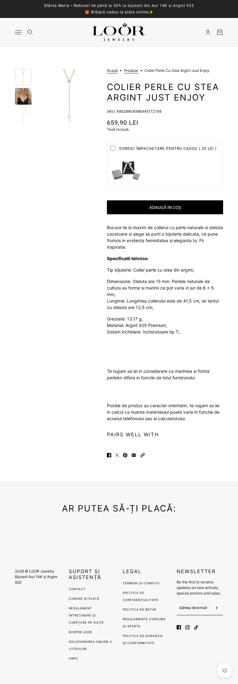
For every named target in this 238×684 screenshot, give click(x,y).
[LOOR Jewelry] (119, 32)
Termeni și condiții (141, 583)
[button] (142, 455)
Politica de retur (139, 609)
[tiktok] (196, 627)
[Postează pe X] (117, 455)
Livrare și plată (84, 598)
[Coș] (219, 32)
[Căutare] (30, 32)
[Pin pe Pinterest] (125, 455)
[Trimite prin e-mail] (133, 455)
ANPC (73, 658)
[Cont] (208, 32)
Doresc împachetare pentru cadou (168, 148)
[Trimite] (216, 608)
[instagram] (187, 627)
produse (131, 71)
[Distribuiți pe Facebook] (109, 455)
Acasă (112, 71)
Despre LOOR (80, 632)
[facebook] (178, 627)
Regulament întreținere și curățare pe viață (86, 615)
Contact (77, 589)
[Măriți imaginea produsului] (69, 96)
